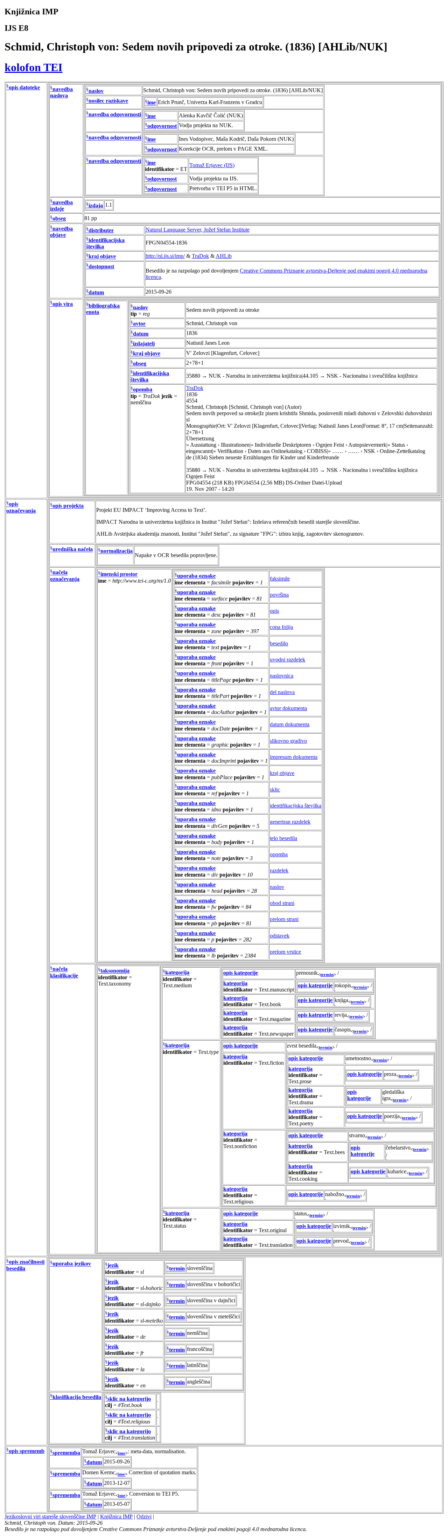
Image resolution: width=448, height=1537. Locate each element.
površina (279, 595)
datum (96, 292)
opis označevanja (21, 507)
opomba (142, 390)
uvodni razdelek (287, 660)
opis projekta (68, 506)
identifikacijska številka (295, 806)
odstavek (279, 936)
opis (274, 611)
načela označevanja (64, 576)
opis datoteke (24, 87)
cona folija (281, 627)
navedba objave (61, 232)
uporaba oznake (196, 576)
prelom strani (284, 919)
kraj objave (102, 257)
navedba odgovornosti (115, 114)
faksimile (280, 579)
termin (327, 974)
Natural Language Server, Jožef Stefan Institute (198, 230)
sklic (275, 789)
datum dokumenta (289, 724)
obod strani (282, 903)
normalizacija (116, 551)
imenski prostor (119, 574)
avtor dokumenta (288, 708)
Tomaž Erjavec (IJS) (211, 165)
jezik (113, 1266)
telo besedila (283, 838)
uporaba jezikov (71, 1264)
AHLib (224, 256)
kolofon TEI (33, 67)
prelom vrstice (285, 952)
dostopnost (101, 266)
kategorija (177, 973)
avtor (139, 324)
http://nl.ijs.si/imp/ (165, 256)
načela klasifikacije (64, 972)
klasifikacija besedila (76, 1397)
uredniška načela (72, 550)
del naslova (282, 692)
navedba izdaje (61, 205)
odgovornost (162, 126)
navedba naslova (61, 92)
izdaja (96, 205)
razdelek (279, 870)
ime (151, 103)
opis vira (62, 304)
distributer (101, 230)
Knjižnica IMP (116, 1516)
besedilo (279, 643)
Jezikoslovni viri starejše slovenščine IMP (50, 1516)
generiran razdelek (290, 822)
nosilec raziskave (108, 101)
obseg (59, 219)
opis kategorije (240, 973)
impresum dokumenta (293, 757)
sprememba (66, 1453)
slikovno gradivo (288, 741)
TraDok (200, 256)
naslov (96, 91)
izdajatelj (144, 343)
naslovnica (281, 676)
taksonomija (115, 971)
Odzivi (144, 1516)
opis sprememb (26, 1451)
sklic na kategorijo (129, 1399)
